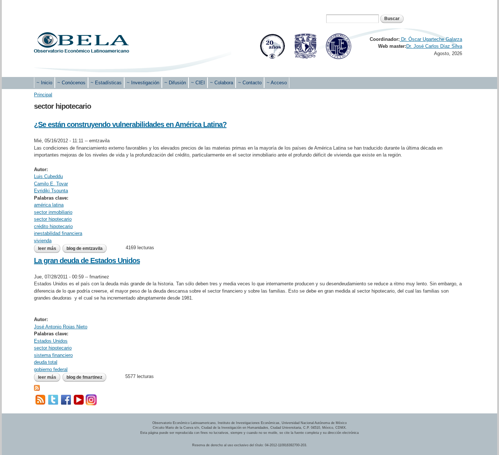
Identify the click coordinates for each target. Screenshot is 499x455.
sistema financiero (53, 355)
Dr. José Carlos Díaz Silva (434, 46)
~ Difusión (175, 82)
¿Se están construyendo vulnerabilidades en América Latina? (130, 124)
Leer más (49, 248)
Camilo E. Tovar (51, 183)
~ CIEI (198, 82)
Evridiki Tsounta (51, 190)
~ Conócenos (71, 82)
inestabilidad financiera (58, 233)
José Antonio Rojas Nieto (60, 326)
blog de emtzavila (84, 248)
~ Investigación (143, 82)
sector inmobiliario (53, 212)
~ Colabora (221, 82)
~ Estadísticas (106, 82)
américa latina (49, 205)
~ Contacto (250, 82)
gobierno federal (51, 369)
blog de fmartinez (84, 377)
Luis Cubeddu (48, 176)
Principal (43, 94)
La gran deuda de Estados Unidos (87, 261)
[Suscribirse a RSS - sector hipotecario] (37, 387)
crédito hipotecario (53, 226)
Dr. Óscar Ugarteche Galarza (431, 39)
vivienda (43, 240)
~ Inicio (44, 82)
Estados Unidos (51, 341)
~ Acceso (277, 82)
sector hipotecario (53, 219)
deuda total (45, 362)
